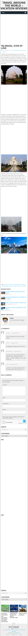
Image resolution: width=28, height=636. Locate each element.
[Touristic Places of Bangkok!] (23, 608)
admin (2, 50)
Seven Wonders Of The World (19, 50)
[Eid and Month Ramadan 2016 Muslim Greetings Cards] (14, 608)
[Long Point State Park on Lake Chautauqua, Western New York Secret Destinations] (5, 608)
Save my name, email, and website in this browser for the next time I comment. (13, 417)
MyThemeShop (16, 632)
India (12, 50)
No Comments (4, 294)
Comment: (4, 385)
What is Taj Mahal (13, 286)
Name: (4, 397)
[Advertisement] (14, 30)
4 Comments (3, 51)
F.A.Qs (20, 634)
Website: (4, 409)
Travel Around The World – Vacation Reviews (14, 5)
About (7, 634)
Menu (3, 12)
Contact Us (14, 634)
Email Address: (5, 403)
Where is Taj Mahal (22, 286)
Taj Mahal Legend (5, 286)
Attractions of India (8, 284)
